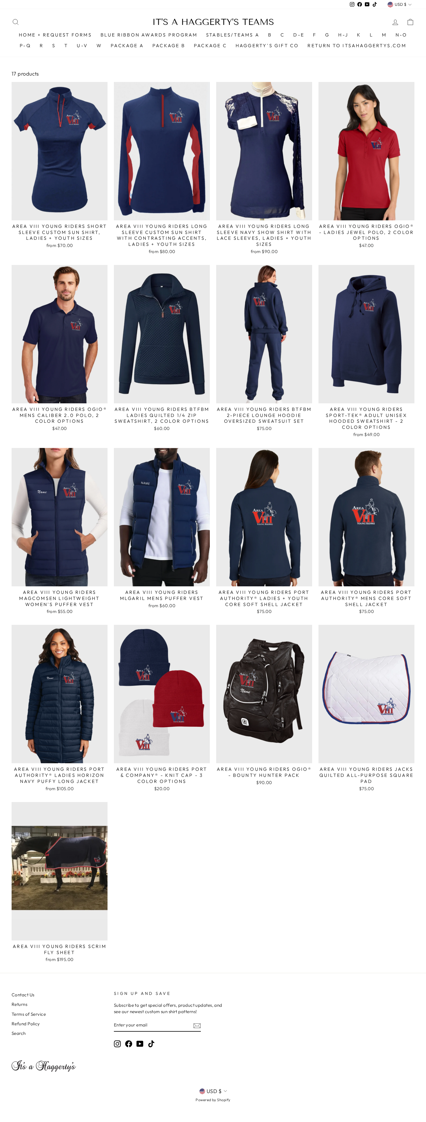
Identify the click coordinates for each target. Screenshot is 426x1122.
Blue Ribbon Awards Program (149, 35)
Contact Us (23, 994)
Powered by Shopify (213, 1099)
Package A (127, 45)
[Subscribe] (197, 1025)
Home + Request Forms (55, 35)
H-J (343, 35)
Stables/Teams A (232, 35)
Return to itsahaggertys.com (356, 45)
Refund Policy (26, 1023)
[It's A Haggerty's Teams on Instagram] (117, 1043)
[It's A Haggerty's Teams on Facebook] (128, 1043)
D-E (298, 35)
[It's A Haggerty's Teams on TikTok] (151, 1043)
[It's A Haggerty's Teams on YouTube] (139, 1043)
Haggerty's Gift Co (267, 45)
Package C (210, 45)
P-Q (25, 45)
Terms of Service (29, 1014)
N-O (401, 35)
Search (19, 1033)
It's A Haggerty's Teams (213, 22)
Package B (168, 45)
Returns (19, 1004)
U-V (82, 45)
